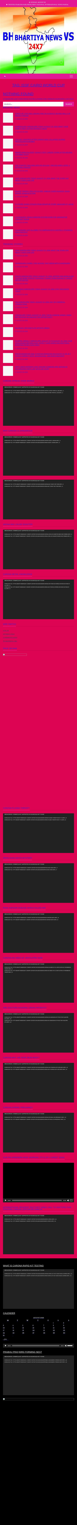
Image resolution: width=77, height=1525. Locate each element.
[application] (38, 406)
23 (64, 1330)
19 (23, 1330)
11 (13, 1328)
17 (3, 1330)
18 (13, 1330)
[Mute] (68, 1200)
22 (54, 1330)
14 (44, 1328)
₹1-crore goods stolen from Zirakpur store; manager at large (44, 204)
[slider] (70, 1345)
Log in (6, 631)
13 (33, 1328)
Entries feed (9, 634)
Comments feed (10, 637)
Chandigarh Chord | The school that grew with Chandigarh (42, 263)
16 (64, 1328)
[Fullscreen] (71, 1200)
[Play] (6, 1200)
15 (53, 1328)
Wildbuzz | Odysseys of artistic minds (32, 328)
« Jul (5, 1339)
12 (23, 1328)
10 (4, 1328)
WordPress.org (10, 641)
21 (44, 1330)
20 (33, 1330)
